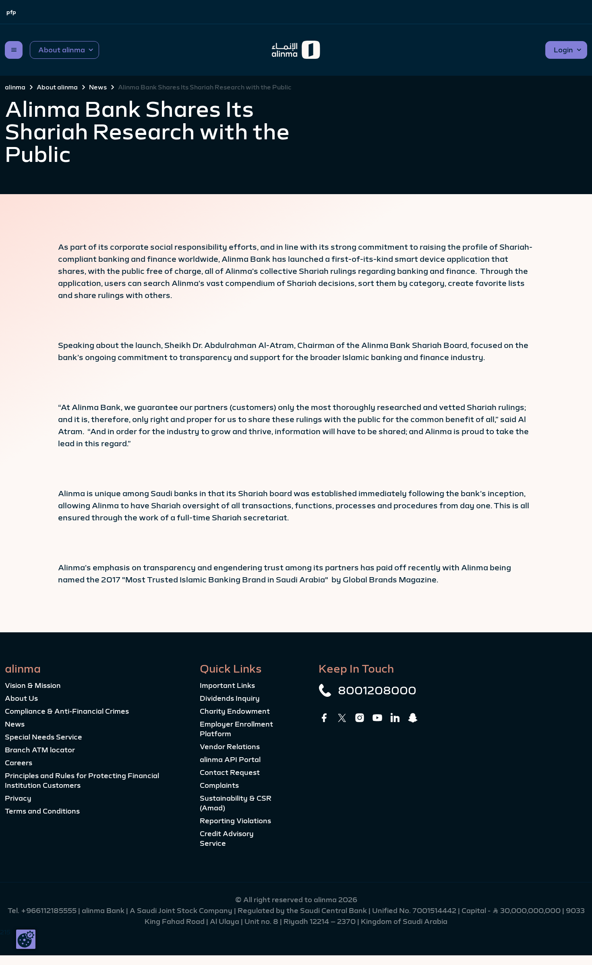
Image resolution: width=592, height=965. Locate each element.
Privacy (18, 798)
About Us (21, 698)
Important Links (227, 685)
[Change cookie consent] (25, 939)
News (98, 87)
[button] (64, 50)
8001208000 (377, 690)
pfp (11, 12)
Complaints (219, 785)
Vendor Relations (230, 746)
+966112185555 (49, 910)
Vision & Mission (33, 685)
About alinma (57, 87)
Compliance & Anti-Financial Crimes (67, 711)
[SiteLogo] (296, 50)
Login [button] (563, 50)
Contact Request (230, 772)
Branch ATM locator (40, 750)
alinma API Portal (230, 759)
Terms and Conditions (42, 811)
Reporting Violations (235, 820)
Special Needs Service (43, 737)
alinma (15, 87)
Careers (18, 762)
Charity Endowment (235, 711)
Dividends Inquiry (230, 698)
